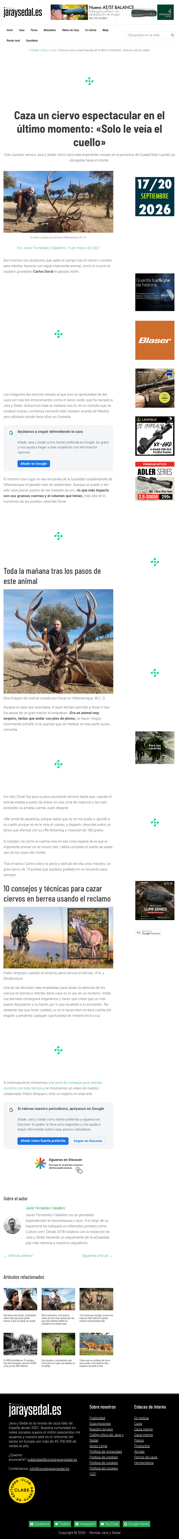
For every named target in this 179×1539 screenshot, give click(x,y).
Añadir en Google (34, 463)
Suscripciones (100, 1423)
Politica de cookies (104, 1457)
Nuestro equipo (101, 1429)
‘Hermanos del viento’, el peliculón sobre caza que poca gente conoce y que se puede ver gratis (19, 1317)
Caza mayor (143, 1429)
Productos (142, 1446)
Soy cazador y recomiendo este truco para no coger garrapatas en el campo (58, 1362)
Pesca (139, 1440)
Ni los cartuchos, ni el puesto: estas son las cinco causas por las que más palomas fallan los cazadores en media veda (58, 1319)
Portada (34, 50)
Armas (139, 1451)
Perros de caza (145, 1457)
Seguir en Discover (88, 1141)
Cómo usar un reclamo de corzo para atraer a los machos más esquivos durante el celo (95, 1362)
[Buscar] (172, 34)
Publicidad (97, 1418)
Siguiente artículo (97, 1255)
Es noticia (141, 1418)
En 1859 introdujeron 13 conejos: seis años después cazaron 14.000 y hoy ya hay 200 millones (19, 1362)
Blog (44, 50)
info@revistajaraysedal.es (49, 1469)
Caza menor (143, 1435)
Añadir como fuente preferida (43, 1140)
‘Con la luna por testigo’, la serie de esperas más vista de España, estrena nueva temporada (96, 1317)
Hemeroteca (143, 1462)
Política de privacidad (106, 1451)
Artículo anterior (18, 1255)
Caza (53, 50)
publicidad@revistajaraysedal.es (52, 1459)
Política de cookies (104, 1462)
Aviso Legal (98, 1446)
